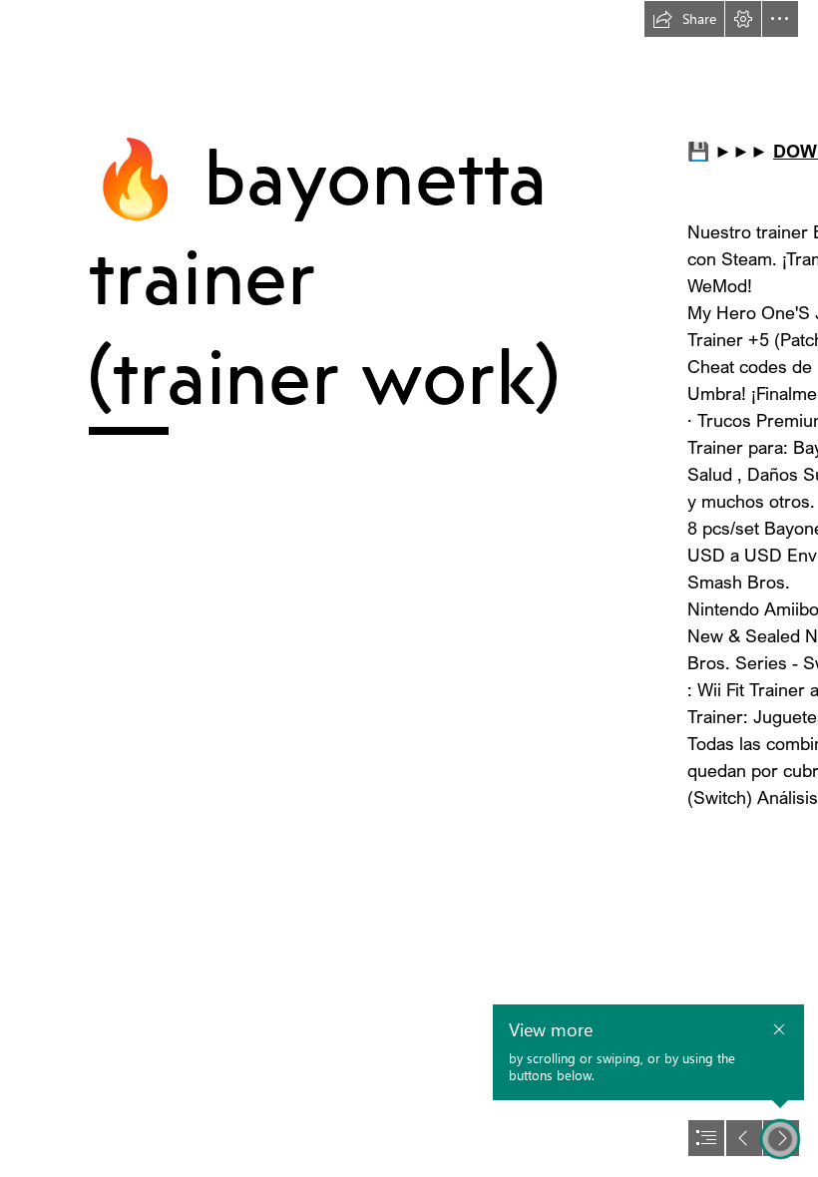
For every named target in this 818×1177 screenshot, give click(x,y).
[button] (684, 19)
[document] (409, 588)
